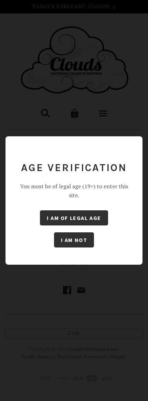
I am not (74, 239)
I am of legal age (74, 217)
